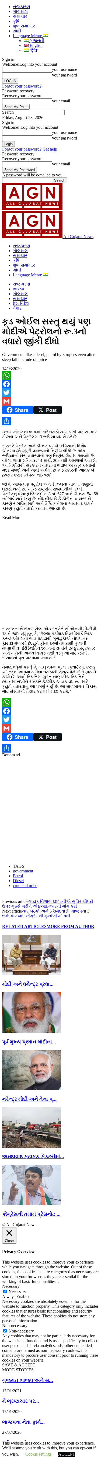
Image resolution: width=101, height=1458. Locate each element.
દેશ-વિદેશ (21, 303)
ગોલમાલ (20, 11)
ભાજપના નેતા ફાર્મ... (23, 1422)
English (36, 45)
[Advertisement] (50, 570)
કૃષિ (16, 21)
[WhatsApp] (50, 375)
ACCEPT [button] (66, 1454)
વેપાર (17, 308)
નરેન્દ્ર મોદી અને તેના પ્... (29, 1099)
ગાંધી (17, 31)
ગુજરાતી (36, 40)
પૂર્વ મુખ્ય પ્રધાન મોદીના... (29, 1042)
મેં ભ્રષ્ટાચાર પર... (20, 1401)
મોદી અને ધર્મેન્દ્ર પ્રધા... (28, 984)
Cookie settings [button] (38, 1454)
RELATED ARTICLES (24, 926)
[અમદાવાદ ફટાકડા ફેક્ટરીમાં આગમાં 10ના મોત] (31, 1146)
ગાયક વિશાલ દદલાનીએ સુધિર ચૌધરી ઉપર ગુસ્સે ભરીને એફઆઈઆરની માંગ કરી (47, 904)
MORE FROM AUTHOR (70, 926)
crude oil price (25, 885)
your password (64, 75)
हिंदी (33, 50)
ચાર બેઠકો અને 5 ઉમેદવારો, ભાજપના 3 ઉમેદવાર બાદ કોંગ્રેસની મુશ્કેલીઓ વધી (45, 913)
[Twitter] (50, 392)
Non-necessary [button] (14, 1325)
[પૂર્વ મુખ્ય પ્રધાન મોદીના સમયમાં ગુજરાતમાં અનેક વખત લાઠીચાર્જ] (31, 1031)
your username (64, 69)
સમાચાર (20, 16)
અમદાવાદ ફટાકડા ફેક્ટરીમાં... (33, 1156)
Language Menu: (28, 35)
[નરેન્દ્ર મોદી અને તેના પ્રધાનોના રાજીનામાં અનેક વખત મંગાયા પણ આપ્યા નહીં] (31, 1088)
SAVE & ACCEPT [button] (18, 1365)
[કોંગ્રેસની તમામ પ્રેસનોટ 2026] (31, 1203)
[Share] (50, 421)
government (23, 871)
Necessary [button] (11, 1286)
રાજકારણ (21, 6)
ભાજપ (18, 289)
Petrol (18, 876)
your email (61, 101)
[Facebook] (50, 384)
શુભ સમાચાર (24, 26)
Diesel (18, 880)
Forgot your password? (21, 86)
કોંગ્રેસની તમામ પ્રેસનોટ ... (31, 1214)
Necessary (17, 1291)
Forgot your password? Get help (29, 149)
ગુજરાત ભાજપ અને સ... (27, 1380)
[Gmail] (50, 401)
